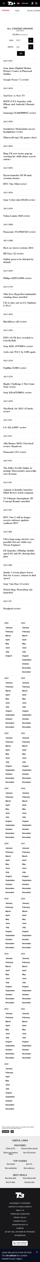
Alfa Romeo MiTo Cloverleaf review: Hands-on (18, 444)
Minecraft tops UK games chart (20, 137)
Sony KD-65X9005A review (17, 392)
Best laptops (11, 1164)
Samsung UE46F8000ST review (19, 113)
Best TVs (29, 1164)
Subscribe (25, 3)
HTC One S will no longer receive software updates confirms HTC (17, 520)
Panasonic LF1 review (14, 452)
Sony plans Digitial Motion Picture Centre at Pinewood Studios (17, 71)
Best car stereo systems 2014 (18, 248)
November (26, 668)
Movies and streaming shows (10, 1153)
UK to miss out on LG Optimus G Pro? (19, 304)
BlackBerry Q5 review (15, 321)
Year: (11, 40)
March (8, 636)
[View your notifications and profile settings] (14, 3)
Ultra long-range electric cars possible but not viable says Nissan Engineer (18, 542)
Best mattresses (29, 1168)
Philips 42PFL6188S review (17, 278)
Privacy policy (20, 1217)
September (26, 660)
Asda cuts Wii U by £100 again (19, 352)
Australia (5, 1131)
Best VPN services (29, 1152)
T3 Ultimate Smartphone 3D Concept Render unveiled (18, 499)
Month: (10, 47)
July (7, 652)
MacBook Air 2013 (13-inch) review (18, 410)
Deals (17, 10)
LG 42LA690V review (14, 427)
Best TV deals (10, 1182)
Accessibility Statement (20, 1203)
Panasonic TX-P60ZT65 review (19, 232)
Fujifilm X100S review (14, 368)
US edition (11, 1255)
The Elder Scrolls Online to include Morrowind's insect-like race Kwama (19, 471)
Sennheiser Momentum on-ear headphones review (19, 130)
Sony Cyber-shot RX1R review (19, 200)
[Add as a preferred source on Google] (20, 1243)
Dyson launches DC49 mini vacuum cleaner (17, 176)
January (9, 628)
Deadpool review (12, 608)
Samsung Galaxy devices (29, 1148)
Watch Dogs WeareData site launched (18, 591)
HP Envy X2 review (13, 253)
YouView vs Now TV (14, 95)
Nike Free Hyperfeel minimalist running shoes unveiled (19, 295)
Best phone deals (10, 1178)
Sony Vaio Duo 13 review (16, 584)
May (7, 644)
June (8, 648)
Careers (20, 1228)
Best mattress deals (29, 1178)
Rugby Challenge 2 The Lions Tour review (18, 385)
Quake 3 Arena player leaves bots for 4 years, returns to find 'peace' (19, 575)
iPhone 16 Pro (10, 1148)
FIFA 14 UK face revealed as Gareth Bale (18, 339)
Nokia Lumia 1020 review (16, 216)
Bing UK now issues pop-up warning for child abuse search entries (19, 156)
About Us (20, 1210)
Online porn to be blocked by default (18, 260)
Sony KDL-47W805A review (18, 346)
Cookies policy (20, 1221)
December (26, 672)
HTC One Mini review (15, 184)
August (9, 656)
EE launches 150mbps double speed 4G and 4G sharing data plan (19, 553)
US (12, 1131)
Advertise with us (20, 1225)
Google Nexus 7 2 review (16, 79)
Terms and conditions (20, 1214)
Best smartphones (11, 1168)
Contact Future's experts (20, 1207)
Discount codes (29, 1182)
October (25, 664)
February (9, 632)
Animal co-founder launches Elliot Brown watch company (18, 491)
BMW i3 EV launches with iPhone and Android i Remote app (18, 104)
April (8, 640)
